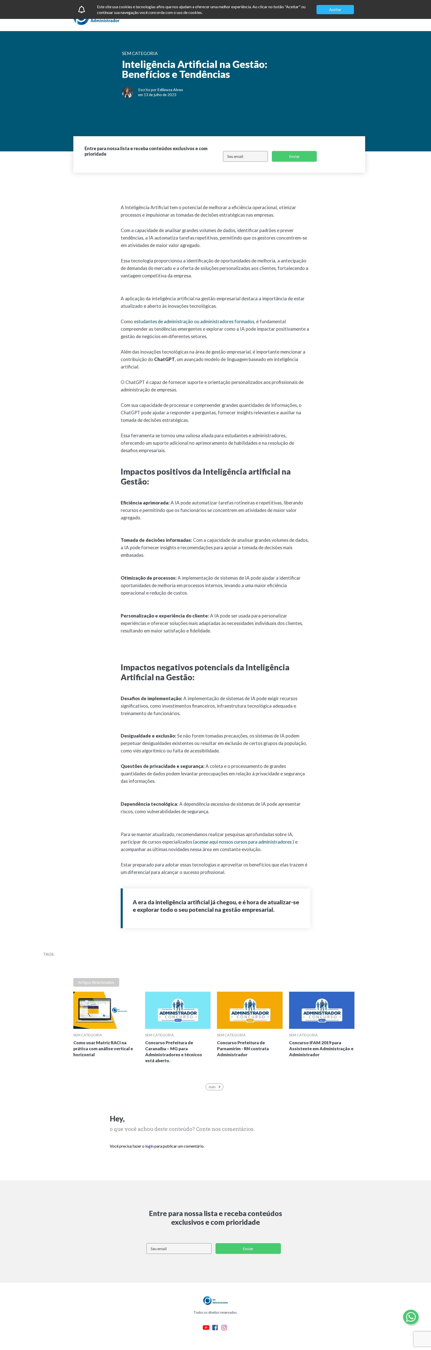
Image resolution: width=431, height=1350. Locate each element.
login (149, 1146)
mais (212, 1087)
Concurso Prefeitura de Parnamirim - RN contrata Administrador (243, 1048)
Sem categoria (87, 1035)
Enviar (294, 156)
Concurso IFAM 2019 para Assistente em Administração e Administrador (321, 1048)
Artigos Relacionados (96, 982)
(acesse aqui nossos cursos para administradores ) (243, 842)
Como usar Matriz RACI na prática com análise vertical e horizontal (103, 1048)
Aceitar (335, 9)
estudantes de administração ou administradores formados (194, 321)
